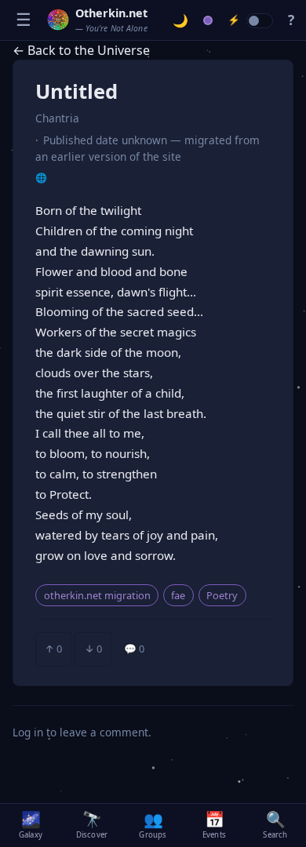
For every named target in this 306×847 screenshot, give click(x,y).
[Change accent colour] (208, 20)
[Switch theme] (181, 20)
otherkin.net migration (97, 595)
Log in (28, 732)
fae (178, 595)
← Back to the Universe (81, 50)
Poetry (222, 595)
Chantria (57, 118)
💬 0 (134, 649)
